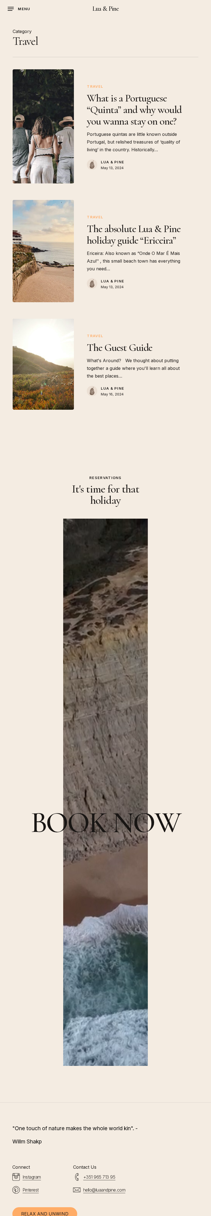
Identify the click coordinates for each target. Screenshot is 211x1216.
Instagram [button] (32, 1177)
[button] (19, 9)
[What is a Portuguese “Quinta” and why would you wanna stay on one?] (43, 126)
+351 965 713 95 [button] (99, 1177)
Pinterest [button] (31, 1190)
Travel (95, 86)
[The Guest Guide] (43, 364)
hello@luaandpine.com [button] (104, 1190)
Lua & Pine (105, 8)
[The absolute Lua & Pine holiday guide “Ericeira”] (43, 251)
